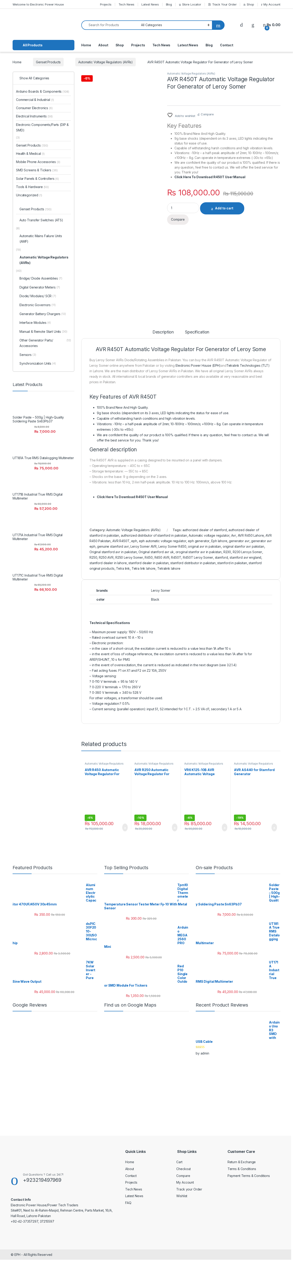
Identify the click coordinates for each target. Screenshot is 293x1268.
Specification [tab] (197, 332)
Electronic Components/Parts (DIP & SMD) (42, 127)
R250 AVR (106, 557)
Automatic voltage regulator (209, 535)
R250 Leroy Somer (129, 557)
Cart (179, 1162)
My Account (271, 4)
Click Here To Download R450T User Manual (209, 177)
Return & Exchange (242, 1162)
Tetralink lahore (168, 568)
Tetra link (123, 568)
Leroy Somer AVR (143, 546)
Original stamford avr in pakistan (113, 552)
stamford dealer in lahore (108, 563)
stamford (221, 557)
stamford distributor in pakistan (193, 563)
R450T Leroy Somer (198, 557)
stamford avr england (245, 557)
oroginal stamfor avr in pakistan (199, 552)
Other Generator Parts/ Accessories (45, 343)
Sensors (27, 355)
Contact (226, 45)
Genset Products (48, 62)
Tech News (127, 4)
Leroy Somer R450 (172, 546)
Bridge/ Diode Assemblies (40, 278)
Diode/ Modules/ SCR (37, 296)
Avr (233, 535)
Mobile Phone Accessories (38, 162)
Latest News (150, 4)
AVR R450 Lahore (251, 535)
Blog (169, 4)
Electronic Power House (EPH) (198, 365)
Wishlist (181, 1196)
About (103, 45)
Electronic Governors (37, 305)
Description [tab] (163, 332)
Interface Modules (35, 323)
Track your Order (189, 1189)
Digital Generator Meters (39, 287)
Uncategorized (29, 195)
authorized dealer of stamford (204, 530)
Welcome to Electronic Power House (38, 4)
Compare (207, 114)
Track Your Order (224, 4)
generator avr (239, 541)
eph (134, 541)
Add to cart (224, 208)
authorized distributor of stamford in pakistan (154, 535)
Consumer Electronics (34, 108)
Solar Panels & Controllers (37, 178)
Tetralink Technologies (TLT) (248, 365)
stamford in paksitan (232, 563)
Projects (105, 4)
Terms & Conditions (242, 1169)
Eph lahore (219, 541)
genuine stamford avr (113, 546)
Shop (250, 4)
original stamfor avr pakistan (243, 546)
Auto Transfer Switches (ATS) (41, 220)
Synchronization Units (37, 363)
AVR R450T (121, 541)
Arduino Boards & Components (42, 91)
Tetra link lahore (144, 568)
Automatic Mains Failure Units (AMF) (40, 238)
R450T (176, 557)
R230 (227, 552)
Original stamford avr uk (156, 552)
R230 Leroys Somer (247, 552)
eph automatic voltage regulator (162, 541)
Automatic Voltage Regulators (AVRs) (105, 62)
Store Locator (191, 4)
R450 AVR (162, 557)
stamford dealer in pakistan (148, 563)
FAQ (128, 1203)
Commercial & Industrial (35, 100)
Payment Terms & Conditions (249, 1176)
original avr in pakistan (204, 546)
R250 (93, 557)
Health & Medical (30, 153)
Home (86, 45)
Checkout (183, 1169)
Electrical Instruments (34, 116)
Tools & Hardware (32, 187)
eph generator (198, 541)
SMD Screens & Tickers (36, 170)
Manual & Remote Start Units (43, 331)
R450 (148, 557)
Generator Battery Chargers (42, 314)
